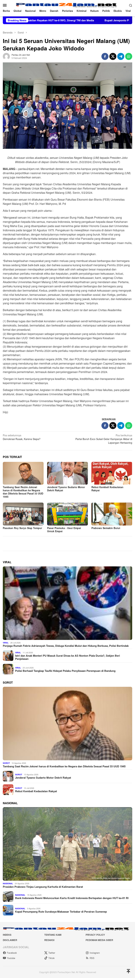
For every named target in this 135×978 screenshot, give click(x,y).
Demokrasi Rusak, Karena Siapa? (21, 437)
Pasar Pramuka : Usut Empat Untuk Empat (64, 529)
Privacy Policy (95, 934)
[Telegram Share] (120, 56)
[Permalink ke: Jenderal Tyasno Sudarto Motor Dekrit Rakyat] (67, 473)
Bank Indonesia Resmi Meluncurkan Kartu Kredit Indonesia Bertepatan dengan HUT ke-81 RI (71, 898)
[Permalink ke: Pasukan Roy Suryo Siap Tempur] (23, 514)
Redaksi (49, 940)
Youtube (11, 958)
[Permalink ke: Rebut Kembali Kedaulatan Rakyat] (111, 473)
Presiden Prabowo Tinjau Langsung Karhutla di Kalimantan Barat (43, 886)
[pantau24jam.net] (67, 5)
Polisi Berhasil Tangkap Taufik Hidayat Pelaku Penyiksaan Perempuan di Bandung (65, 670)
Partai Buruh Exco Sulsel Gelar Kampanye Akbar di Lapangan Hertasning (103, 438)
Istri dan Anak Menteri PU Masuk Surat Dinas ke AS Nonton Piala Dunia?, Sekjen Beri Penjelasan (67, 657)
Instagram (95, 952)
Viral (6, 642)
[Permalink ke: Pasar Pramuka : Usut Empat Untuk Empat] (67, 514)
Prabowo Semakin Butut (105, 528)
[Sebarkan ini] (104, 56)
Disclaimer (10, 940)
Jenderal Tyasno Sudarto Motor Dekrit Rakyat (66, 488)
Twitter (51, 952)
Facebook (12, 952)
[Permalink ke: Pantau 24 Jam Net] (6, 56)
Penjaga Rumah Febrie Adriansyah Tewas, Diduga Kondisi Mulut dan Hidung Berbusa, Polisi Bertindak (66, 645)
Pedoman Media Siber (99, 940)
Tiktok (51, 958)
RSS (92, 958)
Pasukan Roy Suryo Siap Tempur (22, 528)
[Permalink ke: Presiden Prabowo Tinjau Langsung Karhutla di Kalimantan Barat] (67, 844)
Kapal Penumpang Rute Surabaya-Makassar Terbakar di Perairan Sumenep (61, 911)
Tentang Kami (53, 934)
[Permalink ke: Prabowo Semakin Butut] (111, 514)
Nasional (8, 883)
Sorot (6, 763)
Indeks (7, 934)
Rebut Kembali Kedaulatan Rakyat (107, 488)
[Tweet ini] (112, 56)
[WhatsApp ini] (128, 56)
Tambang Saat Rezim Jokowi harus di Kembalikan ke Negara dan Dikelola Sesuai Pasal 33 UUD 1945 (23, 491)
